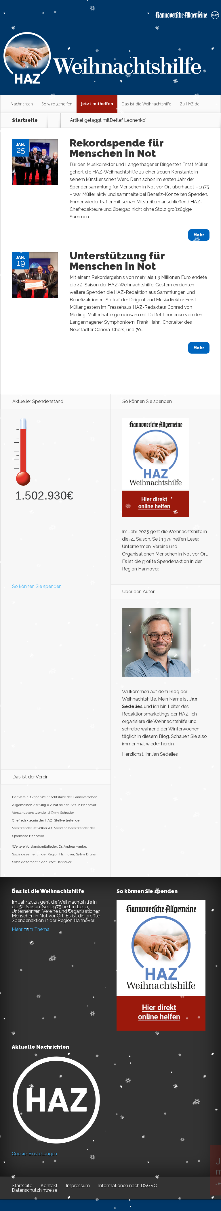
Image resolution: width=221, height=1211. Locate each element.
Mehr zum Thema (30, 929)
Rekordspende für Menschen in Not (116, 148)
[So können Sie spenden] (155, 515)
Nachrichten (22, 104)
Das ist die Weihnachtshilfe (146, 104)
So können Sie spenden (37, 586)
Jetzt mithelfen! (186, 1166)
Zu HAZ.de (189, 104)
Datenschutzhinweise (34, 1190)
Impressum (78, 1185)
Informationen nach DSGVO (127, 1185)
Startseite (25, 120)
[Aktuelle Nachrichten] (56, 1100)
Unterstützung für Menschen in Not (117, 261)
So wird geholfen (56, 104)
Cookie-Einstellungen (34, 1153)
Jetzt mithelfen (97, 103)
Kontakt (49, 1185)
